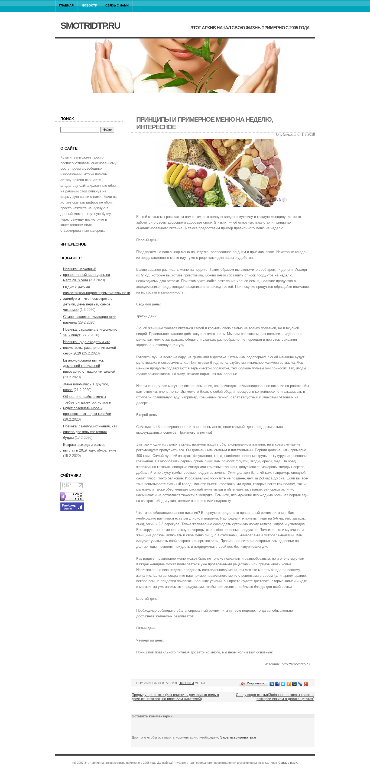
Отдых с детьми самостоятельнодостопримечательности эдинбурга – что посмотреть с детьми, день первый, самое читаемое (96, 298)
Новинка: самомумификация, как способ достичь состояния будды (90, 432)
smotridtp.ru (90, 25)
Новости (89, 5)
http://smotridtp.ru (296, 664)
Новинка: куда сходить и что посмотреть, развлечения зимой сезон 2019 (89, 347)
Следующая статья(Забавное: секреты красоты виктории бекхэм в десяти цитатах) (275, 697)
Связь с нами (117, 5)
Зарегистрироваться (238, 737)
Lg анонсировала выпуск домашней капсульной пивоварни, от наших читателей (89, 366)
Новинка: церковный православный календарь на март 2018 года (86, 274)
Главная (66, 5)
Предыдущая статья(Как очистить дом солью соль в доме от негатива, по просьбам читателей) (175, 697)
